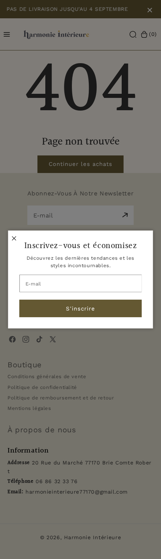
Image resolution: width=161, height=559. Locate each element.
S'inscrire (80, 308)
